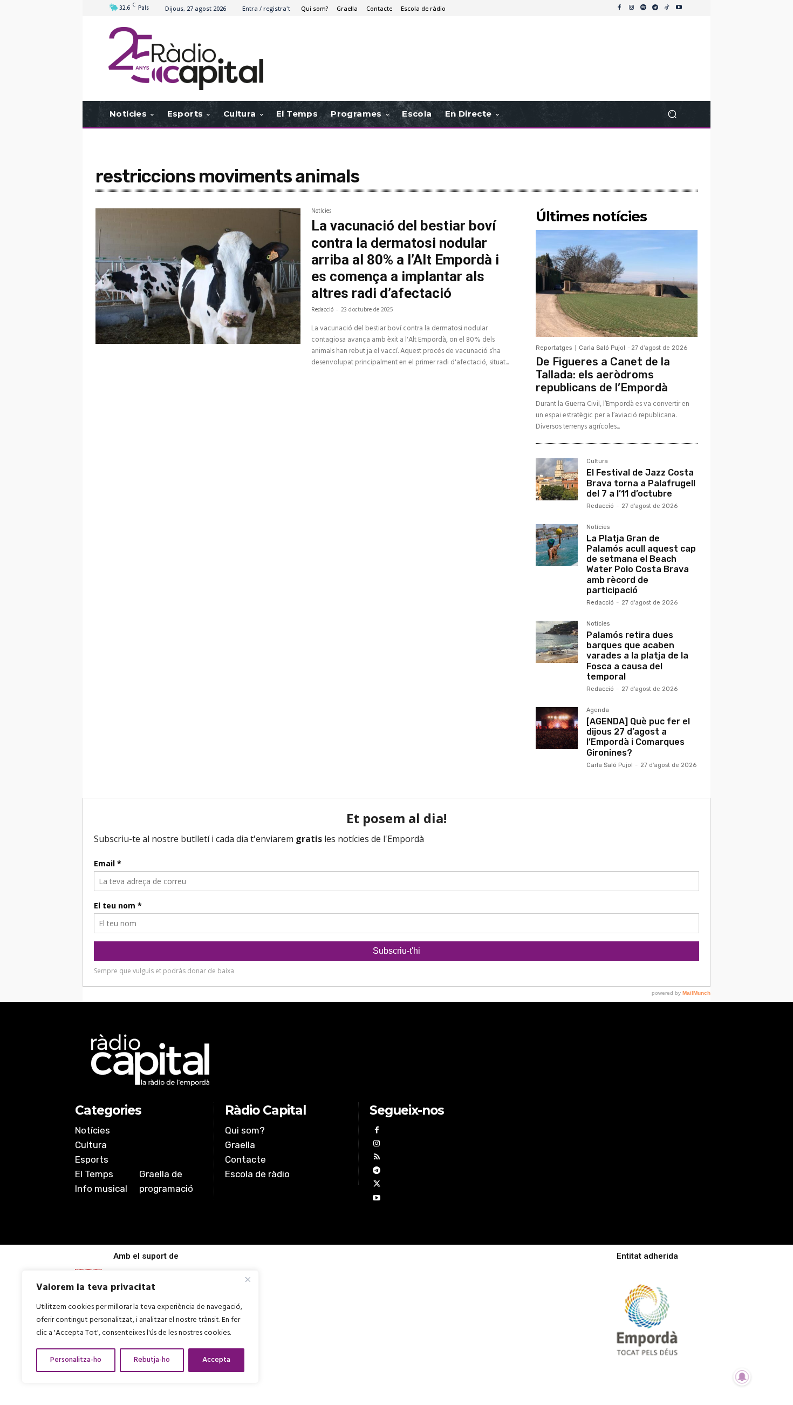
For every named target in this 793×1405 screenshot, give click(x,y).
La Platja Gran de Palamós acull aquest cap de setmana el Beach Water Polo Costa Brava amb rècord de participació (641, 564)
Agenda (597, 710)
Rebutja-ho (152, 1360)
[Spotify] (643, 8)
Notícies (321, 212)
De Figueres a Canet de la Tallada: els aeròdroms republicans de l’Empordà (603, 374)
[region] (140, 1326)
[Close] (247, 1279)
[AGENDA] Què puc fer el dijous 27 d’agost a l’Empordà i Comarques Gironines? (638, 737)
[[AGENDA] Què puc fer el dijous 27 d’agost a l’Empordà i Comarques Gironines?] (557, 728)
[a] (286, 1060)
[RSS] (376, 1158)
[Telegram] (655, 8)
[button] (672, 114)
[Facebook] (619, 8)
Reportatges (554, 348)
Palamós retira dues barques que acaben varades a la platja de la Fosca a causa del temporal (637, 656)
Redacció (322, 310)
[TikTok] (667, 8)
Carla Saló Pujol (602, 347)
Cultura (597, 461)
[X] (376, 1185)
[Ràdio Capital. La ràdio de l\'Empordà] (185, 58)
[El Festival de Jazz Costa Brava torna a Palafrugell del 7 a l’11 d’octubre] (557, 479)
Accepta (216, 1360)
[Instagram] (631, 8)
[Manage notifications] (742, 1377)
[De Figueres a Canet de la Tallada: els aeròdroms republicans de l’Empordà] (617, 283)
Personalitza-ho (75, 1360)
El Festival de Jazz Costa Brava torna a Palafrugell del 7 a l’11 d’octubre (640, 482)
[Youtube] (679, 8)
